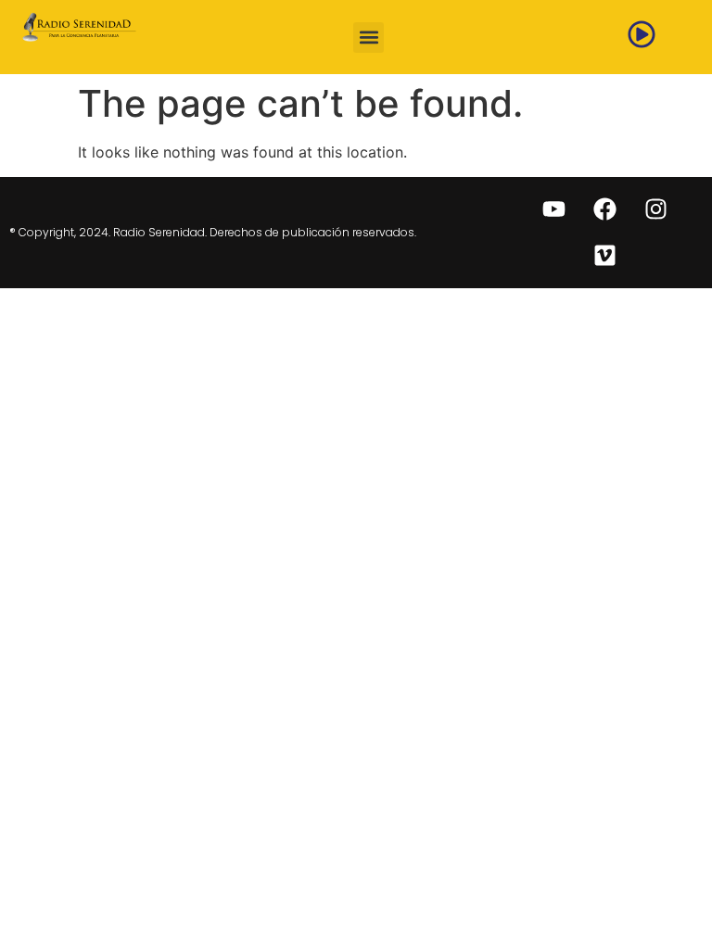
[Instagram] (656, 209)
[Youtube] (554, 209)
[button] (368, 37)
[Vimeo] (605, 256)
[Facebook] (605, 209)
